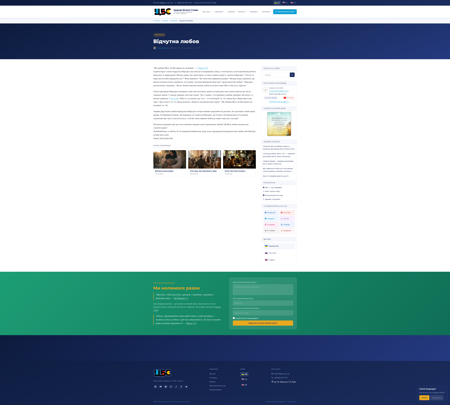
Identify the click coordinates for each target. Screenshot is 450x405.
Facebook (271, 212)
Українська (272, 246)
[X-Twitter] (186, 387)
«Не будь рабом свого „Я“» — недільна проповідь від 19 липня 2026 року (279, 155)
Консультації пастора (218, 385)
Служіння (219, 12)
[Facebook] (155, 387)
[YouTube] (160, 387)
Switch (424, 398)
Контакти (266, 12)
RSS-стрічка (292, 402)
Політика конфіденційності (276, 402)
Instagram (271, 225)
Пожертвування (215, 389)
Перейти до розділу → (279, 102)
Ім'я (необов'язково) (243, 299)
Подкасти (287, 231)
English (270, 259)
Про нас (206, 12)
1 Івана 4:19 (202, 68)
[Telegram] (166, 387)
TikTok (286, 219)
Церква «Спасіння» (272, 199)
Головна (156, 21)
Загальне (174, 21)
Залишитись (437, 398)
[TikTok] (176, 387)
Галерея (253, 12)
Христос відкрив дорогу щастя (275, 176)
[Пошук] (292, 75)
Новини (231, 12)
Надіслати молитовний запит (263, 323)
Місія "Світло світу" (272, 191)
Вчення (241, 12)
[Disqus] (204, 211)
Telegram (271, 219)
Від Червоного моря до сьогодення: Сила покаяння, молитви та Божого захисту (278, 170)
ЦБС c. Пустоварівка (273, 187)
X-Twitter (271, 231)
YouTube (286, 212)
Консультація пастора (273, 195)
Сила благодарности (278, 91)
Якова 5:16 (191, 323)
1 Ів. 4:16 (174, 98)
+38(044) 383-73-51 (184, 3)
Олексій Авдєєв (163, 48)
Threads (286, 225)
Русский (270, 253)
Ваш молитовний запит (245, 282)
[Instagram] (171, 387)
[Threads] (181, 387)
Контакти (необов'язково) (246, 308)
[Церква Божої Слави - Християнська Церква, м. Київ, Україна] (162, 12)
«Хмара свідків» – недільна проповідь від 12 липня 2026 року (278, 162)
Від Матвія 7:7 (181, 298)
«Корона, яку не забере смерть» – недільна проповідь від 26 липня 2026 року (278, 147)
